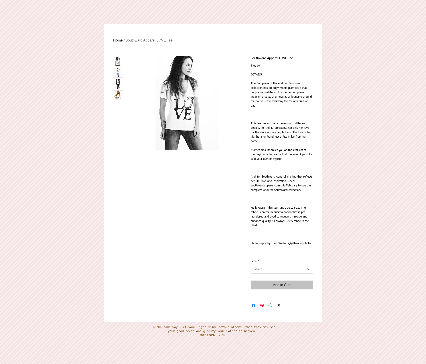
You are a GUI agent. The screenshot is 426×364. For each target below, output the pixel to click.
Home (118, 40)
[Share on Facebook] (253, 305)
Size (255, 261)
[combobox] (282, 269)
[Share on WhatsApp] (270, 305)
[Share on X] (279, 305)
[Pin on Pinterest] (262, 305)
